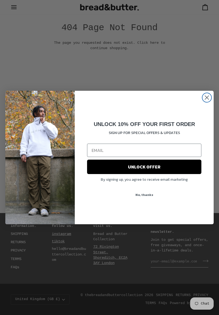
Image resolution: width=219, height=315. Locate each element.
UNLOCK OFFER (144, 167)
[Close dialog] (207, 97)
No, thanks (144, 194)
